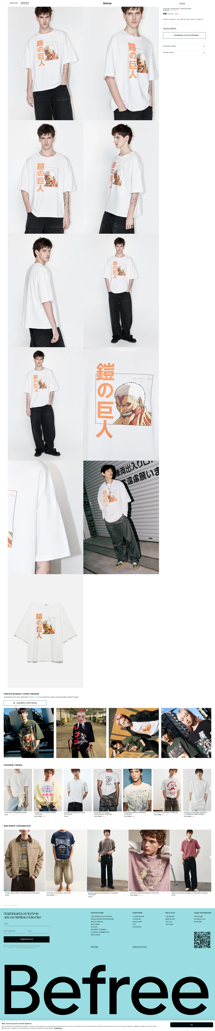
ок (191, 1025)
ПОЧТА (6, 924)
